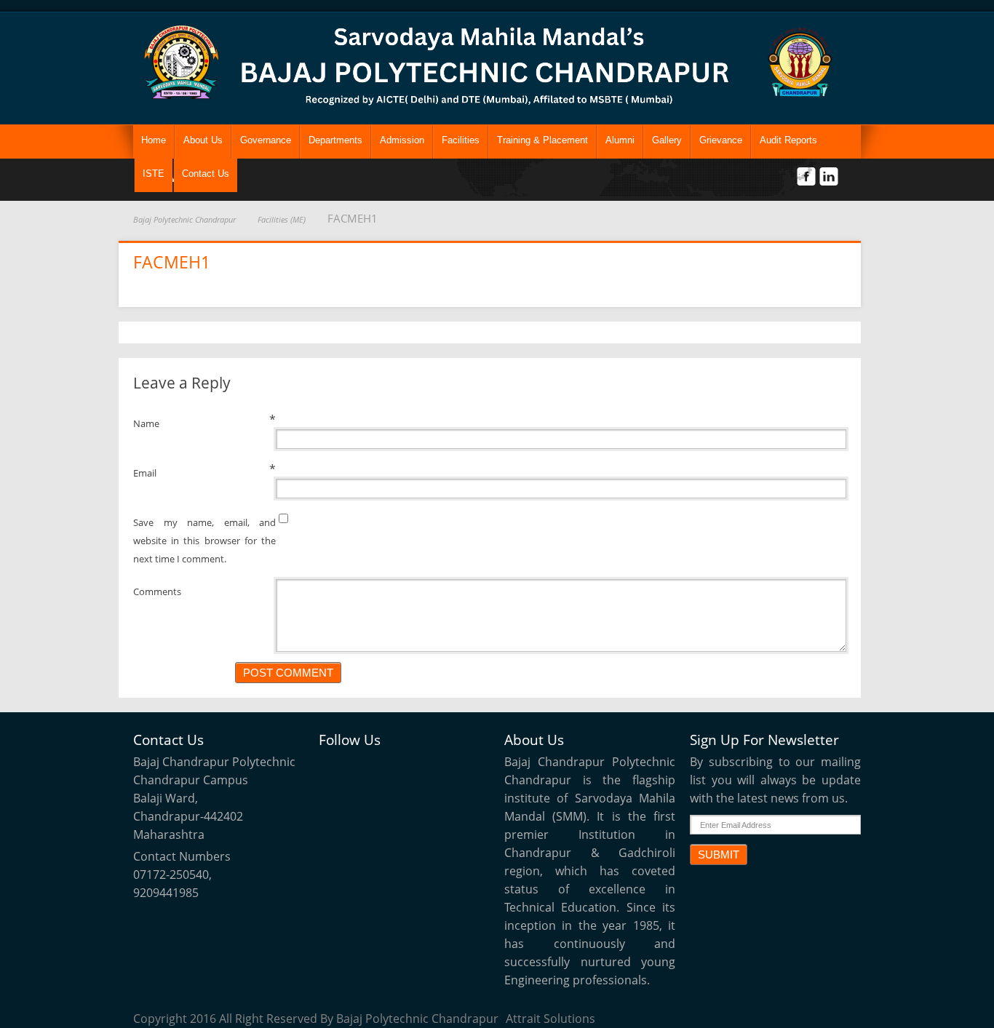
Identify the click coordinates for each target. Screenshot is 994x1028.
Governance (265, 140)
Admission (402, 140)
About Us (203, 140)
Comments (157, 591)
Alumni (620, 140)
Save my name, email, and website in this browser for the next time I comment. (204, 540)
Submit (718, 854)
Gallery (667, 140)
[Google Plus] (436, 768)
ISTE (153, 173)
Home (153, 140)
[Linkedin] (402, 768)
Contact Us (205, 173)
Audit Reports (788, 140)
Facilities (461, 140)
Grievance (720, 140)
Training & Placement (542, 140)
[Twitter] (335, 768)
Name (146, 423)
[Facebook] (369, 768)
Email (144, 472)
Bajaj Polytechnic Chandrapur (184, 219)
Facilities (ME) (282, 219)
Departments (335, 140)
